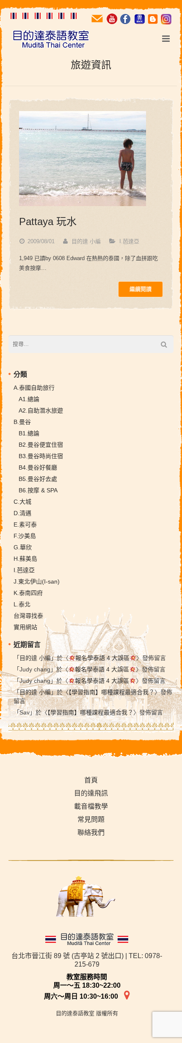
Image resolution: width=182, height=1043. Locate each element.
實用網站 (25, 627)
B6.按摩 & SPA (38, 490)
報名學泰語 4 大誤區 (102, 658)
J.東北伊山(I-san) (37, 581)
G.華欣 (23, 547)
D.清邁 (22, 513)
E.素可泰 (25, 524)
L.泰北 (22, 604)
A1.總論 (29, 399)
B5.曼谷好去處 (38, 478)
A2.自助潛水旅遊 (41, 410)
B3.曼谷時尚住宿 (41, 456)
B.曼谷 (22, 421)
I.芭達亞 (129, 241)
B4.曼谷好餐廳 (38, 467)
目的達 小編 (86, 241)
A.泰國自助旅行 (34, 387)
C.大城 (22, 501)
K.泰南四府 (28, 592)
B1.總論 (29, 433)
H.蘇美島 (25, 558)
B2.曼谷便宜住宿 (41, 444)
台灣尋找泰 (28, 615)
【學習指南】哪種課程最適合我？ (111, 692)
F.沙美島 (25, 535)
